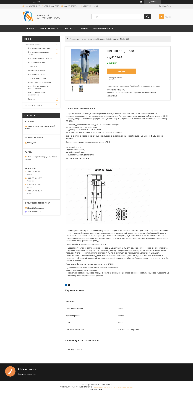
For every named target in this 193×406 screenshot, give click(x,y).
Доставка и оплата (103, 28)
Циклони (92, 39)
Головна (29, 28)
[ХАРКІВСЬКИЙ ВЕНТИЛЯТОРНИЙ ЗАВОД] (28, 21)
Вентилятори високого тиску (40, 58)
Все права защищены (27, 374)
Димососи (32, 66)
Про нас (84, 28)
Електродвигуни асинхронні (39, 82)
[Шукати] (147, 16)
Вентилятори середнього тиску (38, 53)
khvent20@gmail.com (35, 208)
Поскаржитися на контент (102, 387)
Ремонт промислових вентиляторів (37, 94)
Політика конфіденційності (123, 387)
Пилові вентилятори (36, 62)
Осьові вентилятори (36, 70)
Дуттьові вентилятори (37, 78)
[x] (69, 285)
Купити (121, 71)
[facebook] (66, 285)
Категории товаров (33, 44)
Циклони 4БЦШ (104, 39)
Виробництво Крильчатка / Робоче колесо (39, 87)
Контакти (70, 28)
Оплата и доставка (33, 105)
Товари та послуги (48, 28)
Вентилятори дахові (36, 74)
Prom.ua (109, 385)
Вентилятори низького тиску (39, 48)
